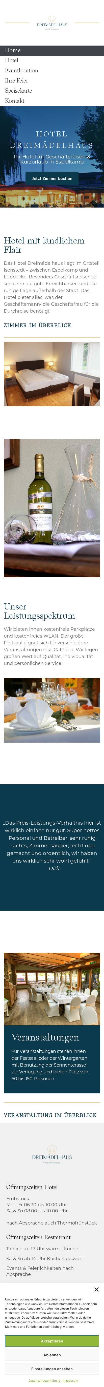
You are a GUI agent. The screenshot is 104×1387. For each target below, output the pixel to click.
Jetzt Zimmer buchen (52, 178)
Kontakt (14, 101)
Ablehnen (52, 1355)
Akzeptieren (52, 1341)
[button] (96, 1289)
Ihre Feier (16, 81)
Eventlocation (21, 71)
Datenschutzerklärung (44, 1380)
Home (12, 51)
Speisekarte (18, 91)
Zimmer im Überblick (37, 325)
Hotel (11, 61)
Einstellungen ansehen (52, 1368)
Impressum (70, 1380)
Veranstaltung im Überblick (50, 1115)
